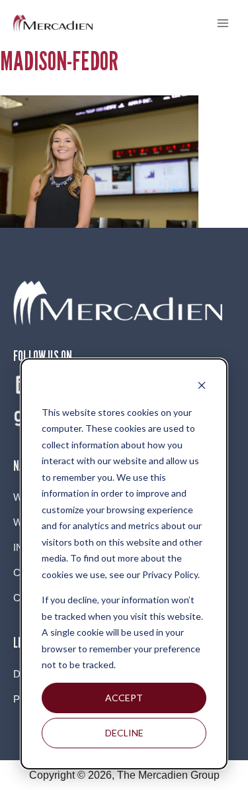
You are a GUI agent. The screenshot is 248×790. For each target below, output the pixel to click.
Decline (124, 732)
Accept (124, 697)
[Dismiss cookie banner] (201, 387)
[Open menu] (222, 23)
